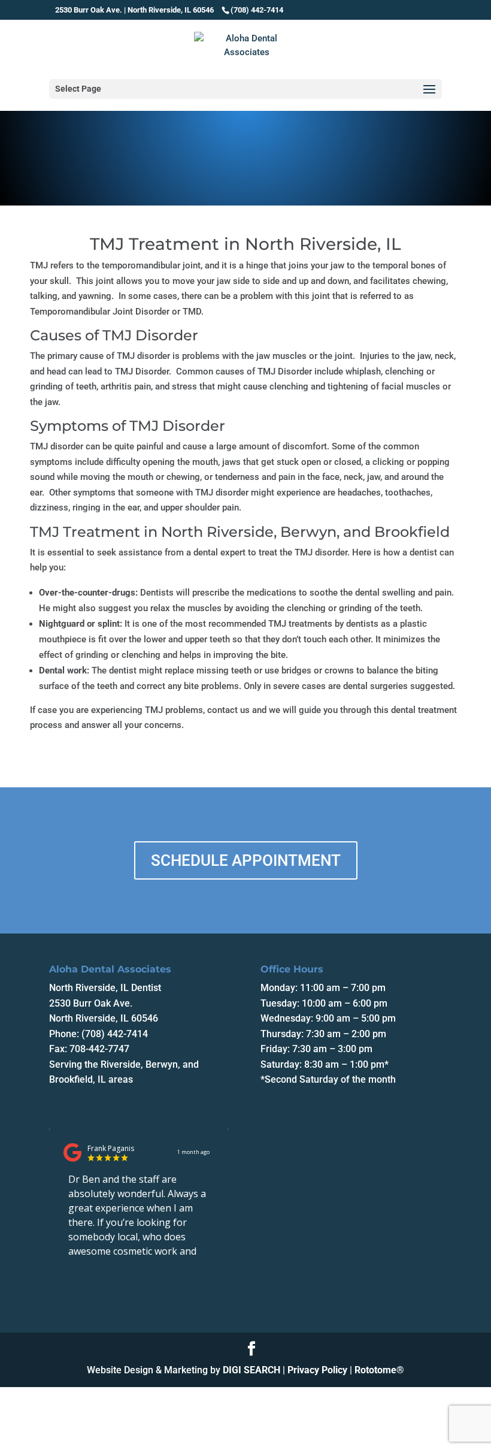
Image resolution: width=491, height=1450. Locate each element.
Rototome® (379, 1370)
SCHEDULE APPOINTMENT (246, 860)
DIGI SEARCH (251, 1370)
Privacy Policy (317, 1370)
